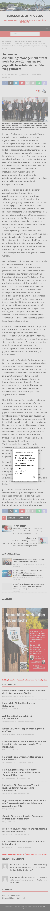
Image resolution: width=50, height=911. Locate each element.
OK (34, 477)
